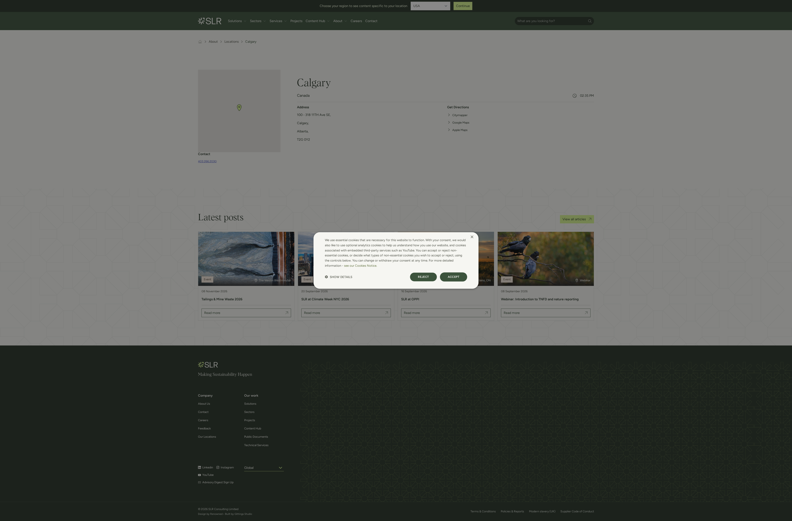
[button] (338, 277)
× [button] (471, 237)
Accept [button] (453, 276)
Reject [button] (423, 276)
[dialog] (396, 260)
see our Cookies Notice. (360, 266)
